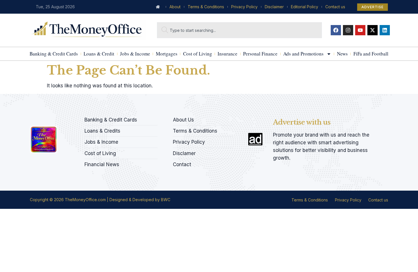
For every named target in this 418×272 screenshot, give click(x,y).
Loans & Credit (99, 53)
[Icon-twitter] (42, 118)
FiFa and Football (370, 53)
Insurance (227, 53)
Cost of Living (197, 53)
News (342, 53)
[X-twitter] (372, 30)
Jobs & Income (135, 53)
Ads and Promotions (303, 53)
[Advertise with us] (255, 139)
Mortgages (166, 53)
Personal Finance (260, 53)
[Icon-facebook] (32, 118)
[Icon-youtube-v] (61, 118)
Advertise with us (301, 122)
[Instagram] (348, 30)
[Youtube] (360, 30)
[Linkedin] (385, 30)
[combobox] (239, 30)
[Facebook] (336, 30)
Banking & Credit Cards (54, 53)
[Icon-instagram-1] (51, 118)
